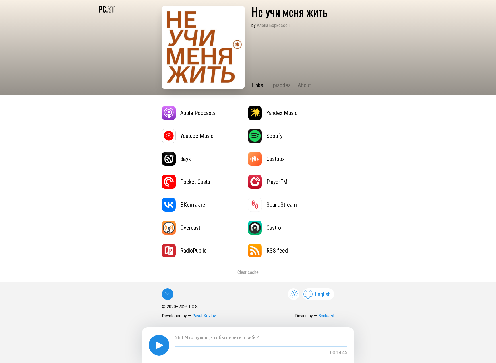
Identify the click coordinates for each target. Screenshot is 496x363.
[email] (167, 294)
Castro (273, 227)
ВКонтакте (192, 204)
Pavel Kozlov (204, 316)
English (323, 294)
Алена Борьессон (273, 25)
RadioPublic (193, 250)
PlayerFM (277, 181)
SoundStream (281, 204)
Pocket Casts (195, 181)
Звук (185, 158)
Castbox (275, 158)
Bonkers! (326, 316)
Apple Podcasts (198, 113)
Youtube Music (196, 135)
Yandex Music (281, 113)
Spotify (274, 135)
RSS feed (277, 250)
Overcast (190, 227)
